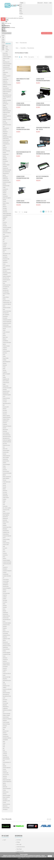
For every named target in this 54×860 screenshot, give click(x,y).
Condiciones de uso (21, 846)
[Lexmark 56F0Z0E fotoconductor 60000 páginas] (23, 94)
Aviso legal (19, 844)
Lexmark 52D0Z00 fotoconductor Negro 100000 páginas (23, 129)
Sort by (25, 57)
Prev (48, 819)
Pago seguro (19, 849)
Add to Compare (21, 84)
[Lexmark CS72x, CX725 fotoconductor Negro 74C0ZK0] (43, 191)
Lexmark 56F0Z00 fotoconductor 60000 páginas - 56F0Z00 (43, 80)
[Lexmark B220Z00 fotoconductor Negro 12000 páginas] (23, 167)
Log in (4, 840)
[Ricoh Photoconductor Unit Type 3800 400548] (23, 142)
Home (17, 48)
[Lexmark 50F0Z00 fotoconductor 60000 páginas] (43, 94)
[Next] (51, 212)
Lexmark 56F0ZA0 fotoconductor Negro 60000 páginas (22, 202)
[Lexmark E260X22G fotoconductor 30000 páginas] (43, 142)
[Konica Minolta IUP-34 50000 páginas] (23, 69)
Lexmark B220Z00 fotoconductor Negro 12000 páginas (22, 178)
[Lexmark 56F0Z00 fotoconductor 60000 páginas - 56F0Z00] (43, 69)
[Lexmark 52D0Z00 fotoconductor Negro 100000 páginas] (23, 118)
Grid (19, 57)
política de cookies (26, 858)
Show (16, 212)
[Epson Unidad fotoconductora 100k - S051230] (43, 118)
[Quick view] (18, 84)
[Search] (35, 37)
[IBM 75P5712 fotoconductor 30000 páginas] (43, 167)
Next (50, 819)
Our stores (19, 840)
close (50, 856)
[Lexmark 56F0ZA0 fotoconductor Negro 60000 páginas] (23, 191)
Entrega (18, 842)
